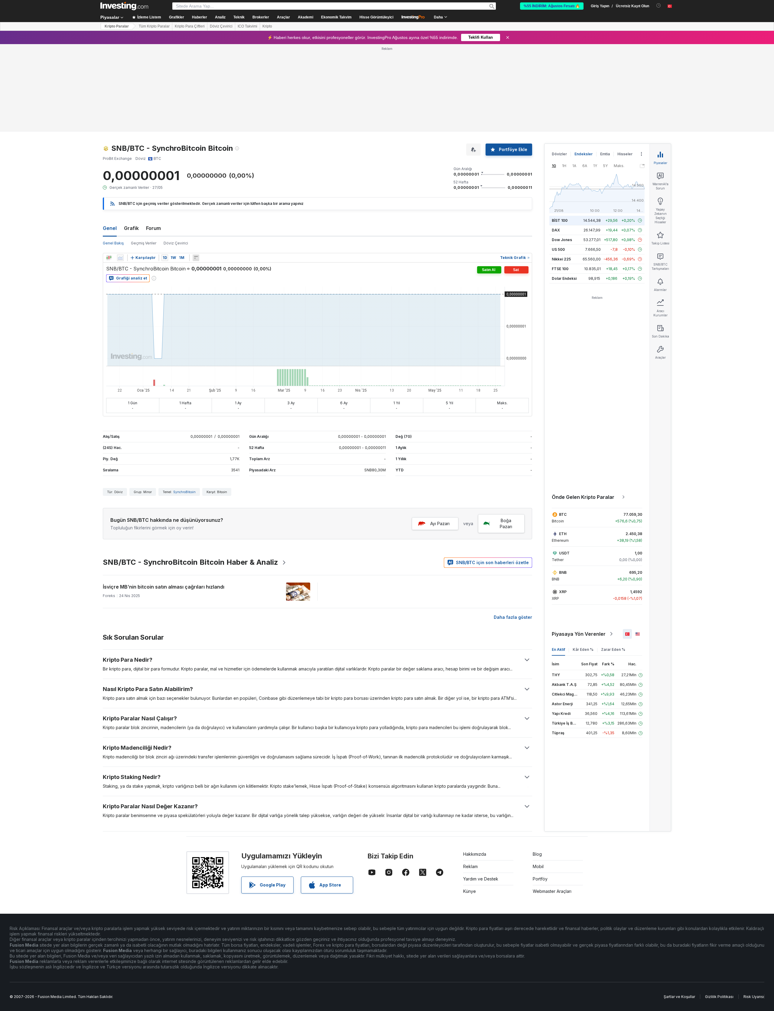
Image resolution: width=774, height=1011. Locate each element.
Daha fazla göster (513, 529)
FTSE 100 (560, 181)
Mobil (538, 779)
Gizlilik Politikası (719, 909)
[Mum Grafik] (109, 170)
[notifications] (658, 5)
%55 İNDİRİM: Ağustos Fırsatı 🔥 (552, 6)
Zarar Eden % (613, 562)
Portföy (540, 791)
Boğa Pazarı (506, 436)
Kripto (267, 26)
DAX (556, 143)
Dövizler (559, 66)
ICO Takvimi (247, 26)
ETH (563, 446)
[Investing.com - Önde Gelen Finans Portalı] (124, 6)
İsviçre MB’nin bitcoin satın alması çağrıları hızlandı (163, 499)
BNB (563, 485)
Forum (153, 141)
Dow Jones (562, 152)
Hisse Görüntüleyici (376, 17)
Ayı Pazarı (440, 436)
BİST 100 (559, 133)
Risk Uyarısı (753, 909)
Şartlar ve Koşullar (679, 909)
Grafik (131, 141)
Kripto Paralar (117, 26)
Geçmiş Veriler (143, 155)
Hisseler (625, 66)
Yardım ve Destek (480, 791)
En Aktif (558, 562)
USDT (564, 466)
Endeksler (583, 66)
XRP (563, 504)
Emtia (605, 66)
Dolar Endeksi (564, 191)
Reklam (470, 779)
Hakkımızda (474, 766)
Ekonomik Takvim (336, 17)
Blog (537, 766)
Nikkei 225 (561, 172)
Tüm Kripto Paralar (154, 26)
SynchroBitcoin (184, 404)
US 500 (558, 162)
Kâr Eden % (583, 562)
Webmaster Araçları (552, 803)
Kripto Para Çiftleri (190, 26)
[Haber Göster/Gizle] (196, 170)
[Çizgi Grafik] (120, 170)
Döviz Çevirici (221, 26)
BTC (563, 427)
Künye (469, 803)
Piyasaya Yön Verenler (579, 547)
